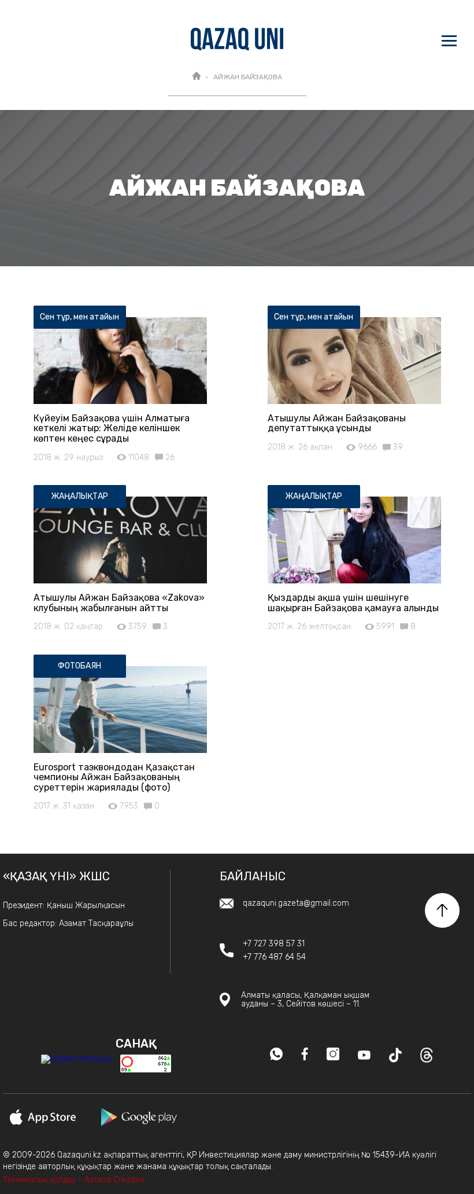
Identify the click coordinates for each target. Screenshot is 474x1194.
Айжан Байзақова (247, 77)
